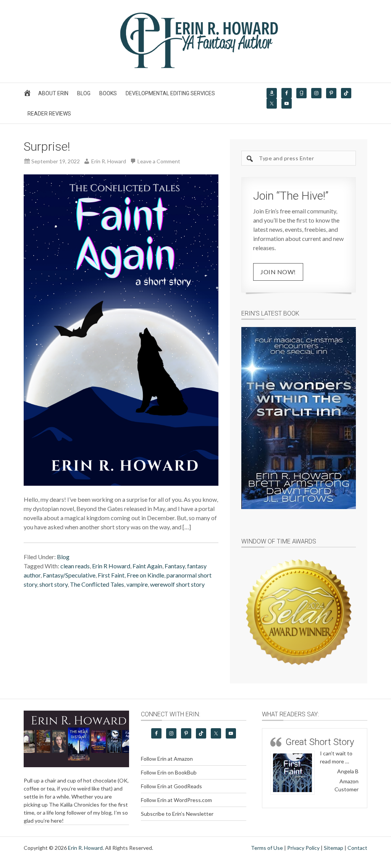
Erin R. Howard (85, 847)
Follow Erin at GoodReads (171, 786)
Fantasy (175, 565)
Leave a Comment (158, 161)
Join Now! (278, 271)
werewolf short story (177, 584)
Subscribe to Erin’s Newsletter (177, 813)
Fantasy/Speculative (69, 575)
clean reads (75, 565)
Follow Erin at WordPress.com (176, 800)
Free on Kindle (145, 575)
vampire (137, 584)
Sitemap (333, 847)
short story (53, 584)
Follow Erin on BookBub (169, 772)
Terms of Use (267, 847)
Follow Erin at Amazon (167, 758)
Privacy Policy (303, 847)
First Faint (111, 575)
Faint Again (147, 565)
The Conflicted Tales (97, 584)
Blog (63, 556)
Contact (357, 847)
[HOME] (28, 95)
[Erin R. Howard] (195, 66)
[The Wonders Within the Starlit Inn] (298, 418)
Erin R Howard (111, 565)
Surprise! (47, 146)
